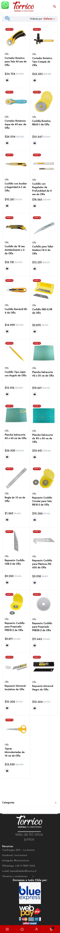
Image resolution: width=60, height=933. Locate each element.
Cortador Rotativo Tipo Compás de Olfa (42, 62)
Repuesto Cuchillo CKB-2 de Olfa (15, 562)
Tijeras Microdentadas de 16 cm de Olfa (15, 752)
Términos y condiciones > (18, 876)
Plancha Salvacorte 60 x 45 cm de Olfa (15, 436)
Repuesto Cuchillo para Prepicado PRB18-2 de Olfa (15, 626)
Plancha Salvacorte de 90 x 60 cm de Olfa (42, 438)
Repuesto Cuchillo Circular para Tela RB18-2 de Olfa (42, 501)
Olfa (6, 54)
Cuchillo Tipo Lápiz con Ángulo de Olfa (15, 373)
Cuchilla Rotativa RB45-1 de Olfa (41, 122)
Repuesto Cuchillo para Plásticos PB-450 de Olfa (42, 564)
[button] (7, 80)
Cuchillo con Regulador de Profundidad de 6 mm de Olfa (42, 189)
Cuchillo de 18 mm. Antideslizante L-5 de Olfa (15, 250)
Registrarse (36, 929)
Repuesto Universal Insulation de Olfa (15, 687)
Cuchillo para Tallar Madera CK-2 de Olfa (42, 250)
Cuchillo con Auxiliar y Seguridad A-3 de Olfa (16, 187)
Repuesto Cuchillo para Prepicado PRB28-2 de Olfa (42, 627)
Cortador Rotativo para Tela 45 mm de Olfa (16, 61)
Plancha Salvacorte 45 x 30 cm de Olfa (43, 373)
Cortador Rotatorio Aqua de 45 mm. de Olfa (15, 124)
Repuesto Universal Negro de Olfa (42, 687)
